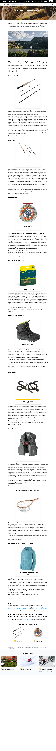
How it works (40, 1)
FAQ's (33, 1)
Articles (4, 1)
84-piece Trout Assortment (41, 608)
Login (45, 1)
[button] (28, 93)
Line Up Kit (27, 619)
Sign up (50, 1)
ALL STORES (14, 1)
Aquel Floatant (23, 618)
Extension (9, 1)
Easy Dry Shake (31, 618)
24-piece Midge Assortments (21, 608)
